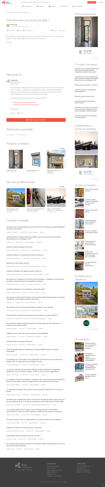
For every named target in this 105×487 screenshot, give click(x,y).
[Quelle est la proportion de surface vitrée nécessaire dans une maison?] (79, 259)
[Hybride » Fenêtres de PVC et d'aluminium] (56, 159)
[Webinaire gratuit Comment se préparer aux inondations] (79, 372)
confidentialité (57, 476)
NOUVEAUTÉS (78, 6)
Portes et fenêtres (25, 12)
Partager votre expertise (83, 470)
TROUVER (65, 6)
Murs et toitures (15, 12)
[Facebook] (15, 470)
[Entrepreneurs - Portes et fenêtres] (56, 197)
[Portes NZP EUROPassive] (86, 36)
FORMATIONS (28, 6)
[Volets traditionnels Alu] (36, 159)
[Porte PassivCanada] (15, 159)
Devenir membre (51, 468)
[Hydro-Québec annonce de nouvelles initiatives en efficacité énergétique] (79, 361)
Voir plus (61, 148)
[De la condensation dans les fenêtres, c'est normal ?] (79, 228)
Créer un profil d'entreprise (84, 466)
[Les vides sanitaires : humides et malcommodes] (79, 270)
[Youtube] (18, 470)
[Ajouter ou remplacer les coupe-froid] (79, 207)
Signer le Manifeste (52, 472)
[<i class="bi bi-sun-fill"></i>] (103, 485)
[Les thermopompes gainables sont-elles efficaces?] (79, 382)
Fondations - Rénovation (34, 284)
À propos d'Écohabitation (53, 466)
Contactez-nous (51, 474)
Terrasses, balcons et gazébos (38, 318)
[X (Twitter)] (26, 470)
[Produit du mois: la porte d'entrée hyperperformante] (79, 249)
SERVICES (41, 6)
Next (65, 160)
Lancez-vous (92, 2)
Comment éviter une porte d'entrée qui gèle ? (26, 104)
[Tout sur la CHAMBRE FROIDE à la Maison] (79, 238)
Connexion (100, 2)
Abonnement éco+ (81, 468)
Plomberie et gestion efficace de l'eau (40, 404)
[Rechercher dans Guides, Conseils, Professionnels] (22, 2)
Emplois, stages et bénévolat (54, 470)
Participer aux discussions (83, 472)
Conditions (49, 476)
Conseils (8, 12)
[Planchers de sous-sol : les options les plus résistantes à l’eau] (79, 351)
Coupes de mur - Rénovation (34, 336)
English (64, 482)
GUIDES (53, 6)
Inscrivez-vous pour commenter (36, 120)
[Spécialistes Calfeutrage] (36, 197)
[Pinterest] (28, 470)
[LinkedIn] (23, 470)
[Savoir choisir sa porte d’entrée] (79, 197)
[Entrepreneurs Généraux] (15, 197)
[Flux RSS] (31, 470)
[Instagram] (21, 470)
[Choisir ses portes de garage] (79, 217)
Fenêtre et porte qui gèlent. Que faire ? (24, 102)
